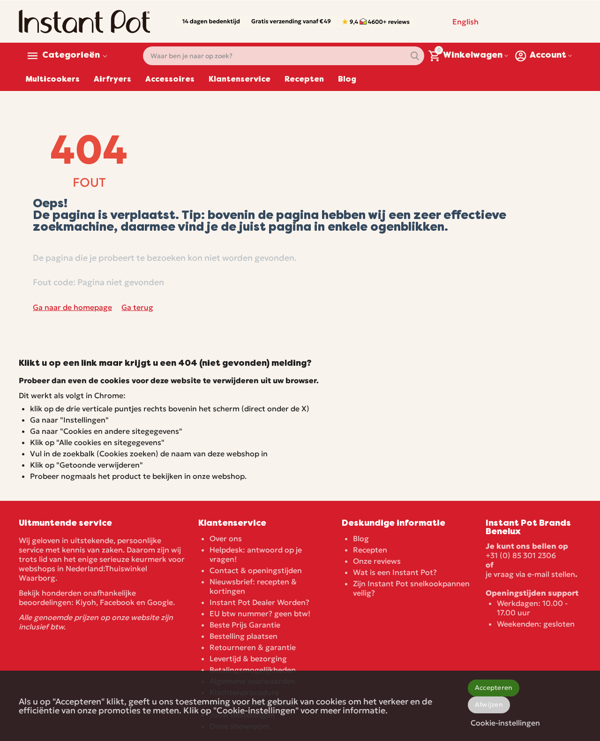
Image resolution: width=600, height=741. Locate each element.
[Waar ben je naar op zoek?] (414, 55)
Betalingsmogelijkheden (253, 669)
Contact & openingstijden (256, 570)
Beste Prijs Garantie (245, 624)
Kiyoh (85, 602)
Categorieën (71, 56)
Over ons (226, 538)
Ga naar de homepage (72, 307)
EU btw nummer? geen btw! (260, 613)
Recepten (304, 79)
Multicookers (53, 79)
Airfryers (112, 79)
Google (160, 602)
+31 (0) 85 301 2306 (521, 555)
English (465, 21)
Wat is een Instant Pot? (395, 572)
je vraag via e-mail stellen (530, 574)
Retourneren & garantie (253, 647)
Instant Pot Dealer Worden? (259, 602)
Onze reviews (377, 561)
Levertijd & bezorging (248, 658)
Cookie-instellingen (505, 722)
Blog (347, 79)
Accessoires (170, 79)
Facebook (117, 602)
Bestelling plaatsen (244, 636)
